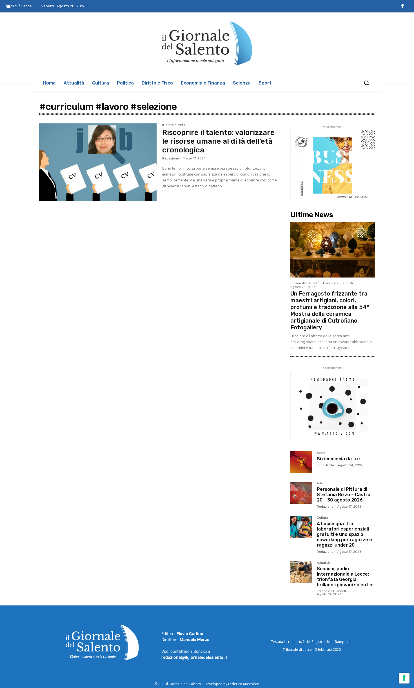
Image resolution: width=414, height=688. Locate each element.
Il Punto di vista (173, 125)
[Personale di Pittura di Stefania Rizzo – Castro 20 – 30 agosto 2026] (301, 493)
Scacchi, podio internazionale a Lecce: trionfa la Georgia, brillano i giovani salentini (345, 577)
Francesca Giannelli (338, 283)
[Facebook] (402, 6)
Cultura (322, 518)
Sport (321, 453)
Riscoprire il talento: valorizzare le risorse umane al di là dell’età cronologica (218, 141)
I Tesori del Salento (304, 283)
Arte (320, 483)
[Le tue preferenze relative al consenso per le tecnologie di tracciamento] (404, 678)
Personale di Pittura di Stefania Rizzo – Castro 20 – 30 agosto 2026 (343, 495)
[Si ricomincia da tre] (301, 462)
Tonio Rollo (325, 465)
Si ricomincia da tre (338, 458)
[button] (366, 82)
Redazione (170, 158)
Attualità (323, 563)
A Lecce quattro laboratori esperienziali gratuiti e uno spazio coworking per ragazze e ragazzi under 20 (344, 534)
